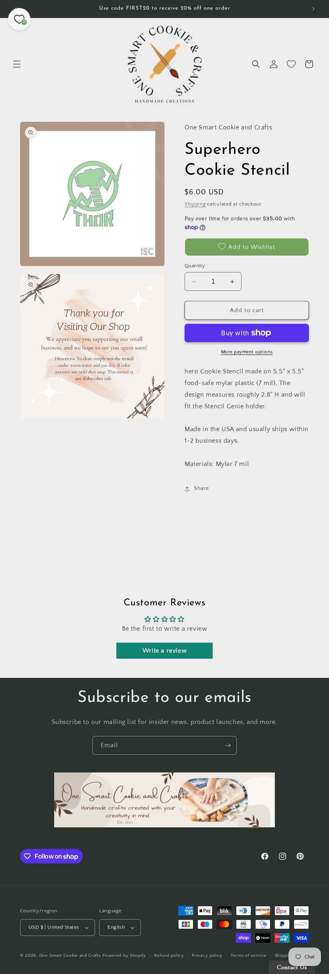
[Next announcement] (313, 9)
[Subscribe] (227, 745)
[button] (17, 64)
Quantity (195, 265)
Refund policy (169, 955)
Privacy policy (207, 955)
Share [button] (201, 488)
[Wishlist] (291, 64)
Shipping (195, 204)
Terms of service (249, 955)
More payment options (247, 352)
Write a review (164, 650)
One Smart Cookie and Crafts (70, 955)
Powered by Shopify (124, 955)
